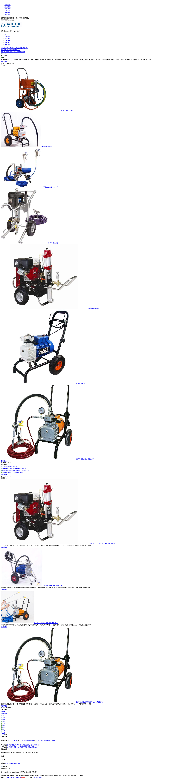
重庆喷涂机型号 (46, 146)
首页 (6, 34)
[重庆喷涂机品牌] (24, 243)
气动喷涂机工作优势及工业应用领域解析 (14, 48)
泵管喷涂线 (13, 466)
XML (36, 747)
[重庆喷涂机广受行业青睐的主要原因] (17, 623)
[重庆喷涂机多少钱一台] (22, 187)
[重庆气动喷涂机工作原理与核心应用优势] (38, 702)
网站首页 (7, 5)
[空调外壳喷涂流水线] (8, 470)
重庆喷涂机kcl (80, 383)
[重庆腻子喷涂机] (44, 308)
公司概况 (10, 747)
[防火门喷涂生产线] (7, 468)
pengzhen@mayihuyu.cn (12, 763)
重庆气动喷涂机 (13, 740)
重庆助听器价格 (49, 740)
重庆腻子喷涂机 (93, 308)
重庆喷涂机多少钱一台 (50, 187)
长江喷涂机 (36, 745)
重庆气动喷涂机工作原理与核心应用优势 (89, 702)
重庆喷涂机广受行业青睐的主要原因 (13, 52)
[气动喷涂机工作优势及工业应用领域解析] (44, 543)
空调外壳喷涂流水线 (22, 470)
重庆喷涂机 (11, 745)
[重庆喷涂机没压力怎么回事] (38, 459)
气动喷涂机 (18, 745)
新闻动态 (7, 12)
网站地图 (31, 747)
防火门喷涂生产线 (20, 468)
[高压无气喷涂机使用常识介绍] (22, 585)
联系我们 (7, 14)
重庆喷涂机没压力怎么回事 (85, 459)
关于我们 (7, 7)
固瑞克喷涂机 (27, 745)
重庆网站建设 (37, 777)
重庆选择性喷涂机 (67, 110)
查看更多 (4, 461)
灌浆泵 (21, 740)
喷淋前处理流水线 (20, 472)
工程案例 (7, 10)
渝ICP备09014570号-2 (14, 777)
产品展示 (7, 9)
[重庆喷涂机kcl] (38, 383)
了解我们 (4, 61)
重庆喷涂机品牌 (53, 243)
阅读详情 (4, 547)
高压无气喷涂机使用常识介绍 (10, 50)
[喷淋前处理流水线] (7, 472)
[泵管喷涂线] (5, 466)
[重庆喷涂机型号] (21, 146)
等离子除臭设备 (29, 740)
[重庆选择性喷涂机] (31, 110)
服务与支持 (17, 747)
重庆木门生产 (39, 740)
